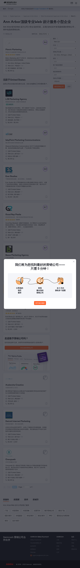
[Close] (73, 261)
